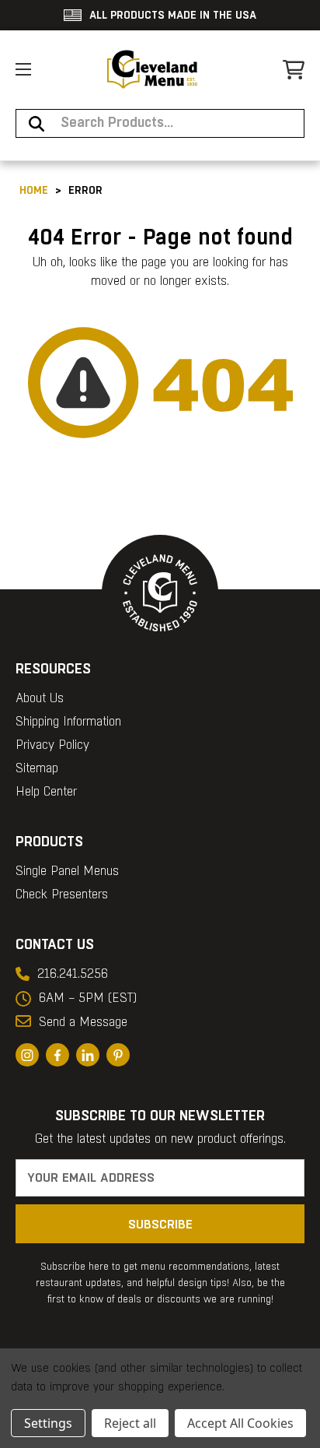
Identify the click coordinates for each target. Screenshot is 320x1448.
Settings (48, 1423)
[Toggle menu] (23, 69)
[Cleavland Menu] (152, 69)
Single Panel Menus (67, 871)
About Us (40, 699)
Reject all (130, 1423)
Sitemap (37, 769)
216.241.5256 (72, 974)
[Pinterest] (118, 1055)
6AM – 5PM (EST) (88, 998)
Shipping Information (68, 722)
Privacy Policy (52, 745)
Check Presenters (62, 895)
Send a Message (83, 1022)
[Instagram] (27, 1055)
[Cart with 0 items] (293, 69)
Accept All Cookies (240, 1423)
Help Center (46, 792)
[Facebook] (57, 1055)
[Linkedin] (87, 1055)
